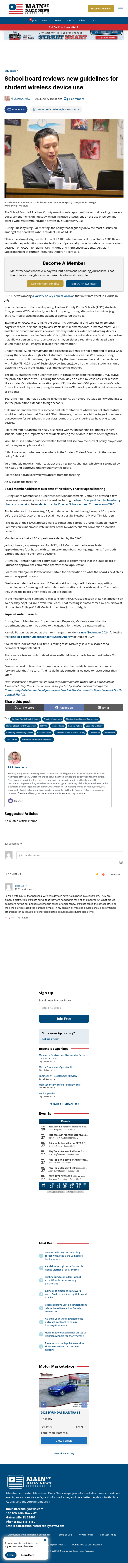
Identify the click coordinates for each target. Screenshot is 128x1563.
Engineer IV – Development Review (58, 1075)
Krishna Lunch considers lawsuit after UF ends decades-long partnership (63, 1280)
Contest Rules (108, 1534)
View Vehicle (71, 1440)
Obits (82, 20)
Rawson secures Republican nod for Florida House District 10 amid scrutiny (65, 1346)
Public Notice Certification (87, 1544)
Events (46, 20)
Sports (70, 20)
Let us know (50, 1039)
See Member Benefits (45, 284)
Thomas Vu (94, 732)
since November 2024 (93, 632)
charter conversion (53, 719)
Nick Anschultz (20, 98)
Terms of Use (64, 1534)
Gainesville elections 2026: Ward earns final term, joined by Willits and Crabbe (66, 1294)
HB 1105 (43, 726)
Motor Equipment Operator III (55, 1067)
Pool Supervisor (47, 1093)
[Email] (10, 800)
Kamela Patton (75, 726)
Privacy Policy (85, 1534)
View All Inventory (64, 1453)
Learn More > (28, 1555)
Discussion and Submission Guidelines (29, 1534)
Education (11, 71)
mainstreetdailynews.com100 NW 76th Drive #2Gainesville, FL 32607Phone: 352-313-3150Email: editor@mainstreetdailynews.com (35, 1517)
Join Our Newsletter (83, 284)
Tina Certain (12, 739)
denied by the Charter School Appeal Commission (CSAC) (77, 504)
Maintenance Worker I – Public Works (59, 1084)
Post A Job (55, 1103)
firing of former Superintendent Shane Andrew (41, 637)
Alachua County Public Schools (26, 719)
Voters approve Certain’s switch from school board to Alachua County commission (66, 1308)
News (58, 20)
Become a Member (101, 8)
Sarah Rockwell (44, 732)
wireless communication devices (37, 739)
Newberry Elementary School (19, 732)
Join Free (64, 1018)
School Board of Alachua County (70, 732)
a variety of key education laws (53, 296)
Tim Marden (109, 732)
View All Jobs (72, 1103)
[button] (43, 1404)
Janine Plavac (58, 726)
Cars (93, 20)
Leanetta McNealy (94, 726)
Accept (11, 1555)
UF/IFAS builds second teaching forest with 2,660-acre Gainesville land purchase (64, 1256)
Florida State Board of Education (21, 726)
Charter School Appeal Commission (82, 719)
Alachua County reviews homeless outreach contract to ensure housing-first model (64, 1322)
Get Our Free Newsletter (62, 27)
